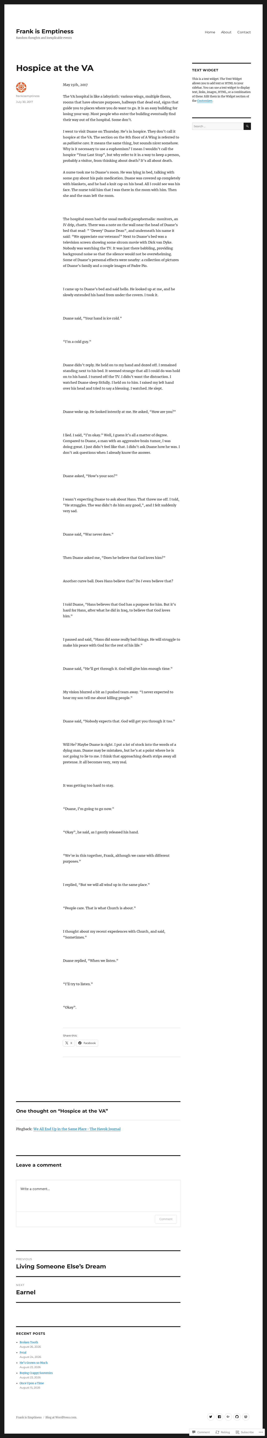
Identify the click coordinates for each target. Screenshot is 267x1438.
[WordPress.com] (245, 1416)
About (226, 32)
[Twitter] (210, 1416)
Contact (244, 32)
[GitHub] (237, 1416)
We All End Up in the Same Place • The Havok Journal (77, 1129)
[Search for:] (217, 126)
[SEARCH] (247, 126)
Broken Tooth (29, 1342)
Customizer (204, 101)
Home (210, 32)
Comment (166, 1219)
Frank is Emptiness (45, 31)
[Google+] (228, 1416)
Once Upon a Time (32, 1383)
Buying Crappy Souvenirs (36, 1373)
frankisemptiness (27, 96)
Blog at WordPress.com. (61, 1417)
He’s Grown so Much (34, 1363)
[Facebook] (219, 1416)
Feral (23, 1352)
